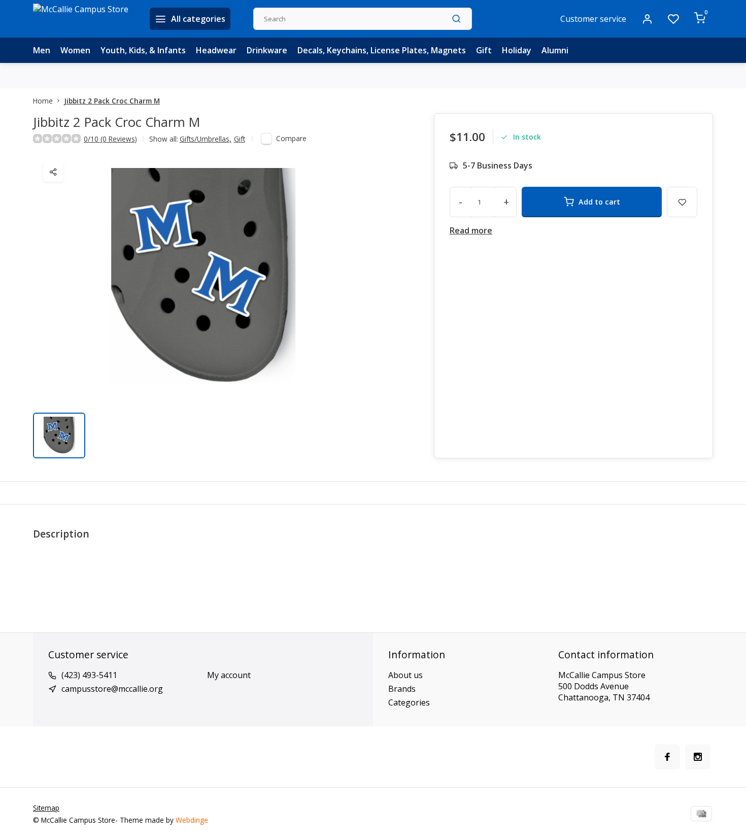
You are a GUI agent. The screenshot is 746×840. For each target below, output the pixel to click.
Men (41, 50)
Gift (484, 50)
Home (43, 101)
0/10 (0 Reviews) (110, 139)
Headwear (216, 50)
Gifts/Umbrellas (205, 139)
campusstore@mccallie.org (112, 688)
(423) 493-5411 (89, 675)
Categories (409, 702)
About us (405, 675)
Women (75, 50)
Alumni (554, 50)
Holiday (516, 50)
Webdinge (192, 820)
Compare (291, 138)
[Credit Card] (701, 813)
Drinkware (267, 50)
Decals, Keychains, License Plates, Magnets (381, 50)
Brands (402, 688)
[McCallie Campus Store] (83, 19)
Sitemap (46, 808)
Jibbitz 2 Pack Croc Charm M (112, 101)
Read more (471, 230)
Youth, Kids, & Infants (143, 50)
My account (229, 675)
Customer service (593, 18)
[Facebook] (667, 756)
